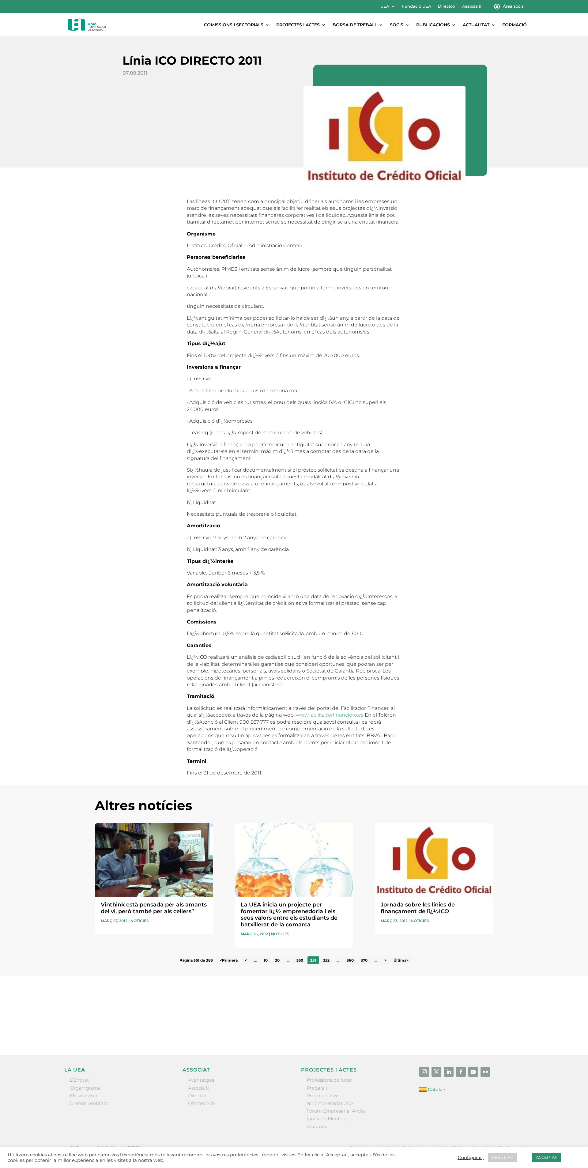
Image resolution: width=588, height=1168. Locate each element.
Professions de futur (329, 1080)
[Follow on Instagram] (424, 1072)
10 (266, 960)
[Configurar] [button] (470, 1157)
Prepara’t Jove (323, 1095)
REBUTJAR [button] (502, 1157)
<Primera (229, 960)
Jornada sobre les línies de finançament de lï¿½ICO (418, 908)
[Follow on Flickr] (485, 1072)
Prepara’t (317, 1088)
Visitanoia (318, 1126)
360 (350, 960)
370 (364, 960)
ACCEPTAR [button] (546, 1157)
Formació (514, 25)
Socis (396, 25)
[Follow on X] (436, 1072)
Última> (401, 960)
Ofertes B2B (201, 1103)
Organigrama (85, 1088)
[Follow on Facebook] (461, 1072)
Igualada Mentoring (329, 1118)
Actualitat (476, 25)
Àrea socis (513, 6)
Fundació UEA (416, 6)
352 (326, 960)
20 (277, 960)
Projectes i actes (298, 25)
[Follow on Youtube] (473, 1072)
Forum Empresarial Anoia (336, 1111)
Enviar (479, 1030)
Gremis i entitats (88, 1103)
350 (299, 960)
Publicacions (433, 25)
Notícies (139, 920)
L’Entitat (79, 1080)
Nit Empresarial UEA (330, 1103)
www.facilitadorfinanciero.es (330, 715)
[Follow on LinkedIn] (449, 1072)
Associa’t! (471, 6)
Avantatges (201, 1080)
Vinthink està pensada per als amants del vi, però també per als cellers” (154, 908)
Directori (446, 6)
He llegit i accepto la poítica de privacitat (386, 1018)
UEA (384, 6)
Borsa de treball (355, 25)
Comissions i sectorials (233, 25)
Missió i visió (83, 1095)
